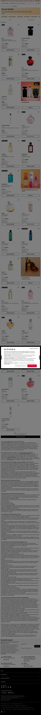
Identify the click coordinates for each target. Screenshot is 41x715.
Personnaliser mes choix (21, 365)
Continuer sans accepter (34, 348)
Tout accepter (32, 365)
